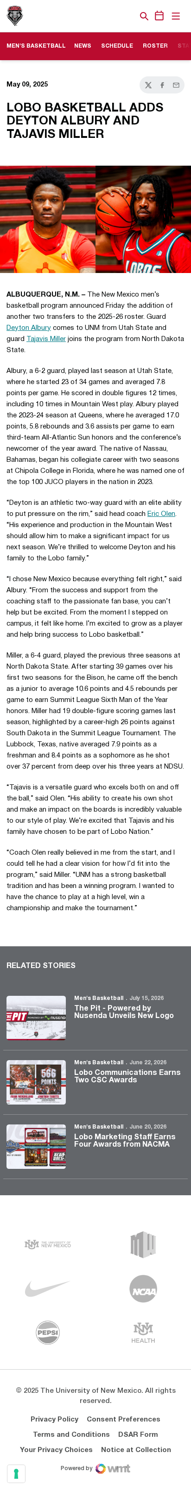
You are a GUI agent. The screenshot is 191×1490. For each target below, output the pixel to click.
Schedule (117, 46)
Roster (155, 46)
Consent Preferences (123, 1419)
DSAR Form (138, 1435)
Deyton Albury (28, 328)
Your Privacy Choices (56, 1450)
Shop (128, 16)
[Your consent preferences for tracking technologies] (16, 1474)
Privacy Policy (54, 1419)
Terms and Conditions (71, 1435)
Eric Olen (161, 514)
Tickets (112, 16)
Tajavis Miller (46, 339)
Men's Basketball (98, 998)
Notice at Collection (136, 1450)
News (82, 46)
